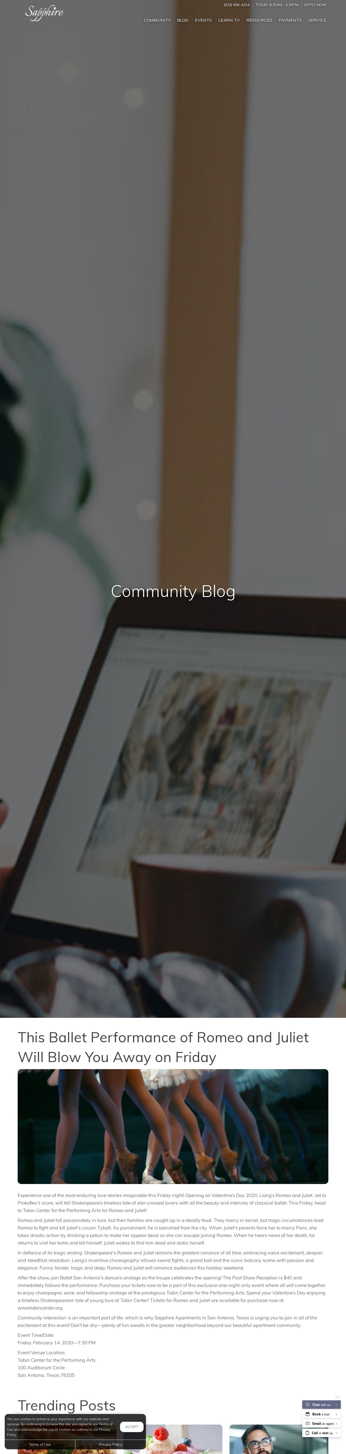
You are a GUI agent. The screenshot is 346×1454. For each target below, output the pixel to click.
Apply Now (315, 5)
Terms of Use (40, 1444)
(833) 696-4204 (236, 5)
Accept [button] (131, 1427)
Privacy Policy (110, 1444)
